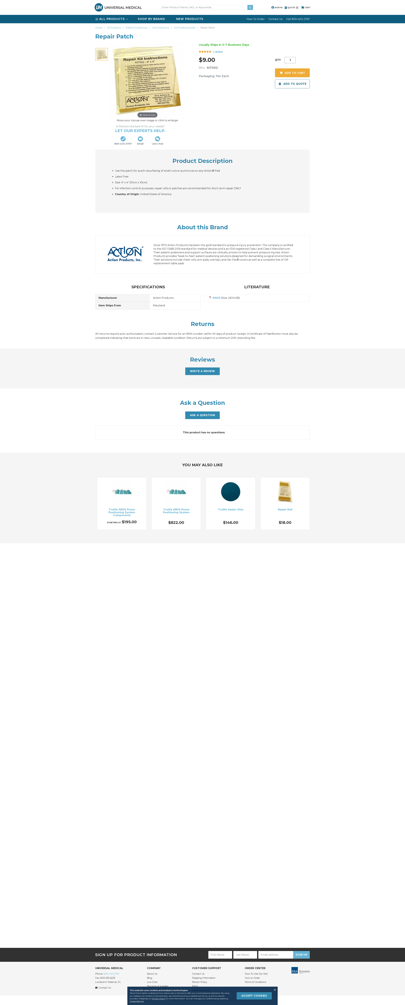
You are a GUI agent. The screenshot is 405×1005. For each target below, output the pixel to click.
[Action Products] (128, 254)
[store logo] (118, 7)
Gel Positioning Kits (185, 27)
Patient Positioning (137, 27)
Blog (149, 978)
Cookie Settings (137, 1001)
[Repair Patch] (101, 54)
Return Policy (199, 982)
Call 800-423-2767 (298, 19)
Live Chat (152, 982)
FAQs (195, 986)
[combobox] (206, 7)
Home (99, 27)
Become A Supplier (157, 986)
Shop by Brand (151, 19)
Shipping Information (203, 978)
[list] (202, 19)
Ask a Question (202, 415)
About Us (152, 973)
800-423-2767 (111, 973)
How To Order (256, 19)
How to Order (252, 978)
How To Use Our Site (256, 973)
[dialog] (202, 996)
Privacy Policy (158, 998)
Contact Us (275, 19)
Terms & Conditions (255, 982)
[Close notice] (273, 990)
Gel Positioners (160, 27)
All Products (114, 27)
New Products (189, 19)
